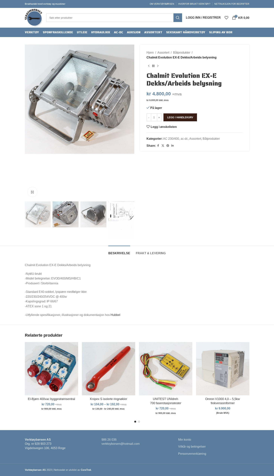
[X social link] (162, 145)
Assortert (163, 52)
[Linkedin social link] (172, 145)
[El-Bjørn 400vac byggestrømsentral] (51, 368)
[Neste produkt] (158, 66)
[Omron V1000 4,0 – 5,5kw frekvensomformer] (222, 368)
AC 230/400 (171, 138)
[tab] (119, 251)
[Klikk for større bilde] (32, 192)
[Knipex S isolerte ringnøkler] (108, 368)
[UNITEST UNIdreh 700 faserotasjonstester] (165, 368)
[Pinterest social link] (167, 145)
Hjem (150, 52)
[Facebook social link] (158, 145)
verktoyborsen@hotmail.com (121, 443)
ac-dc (184, 138)
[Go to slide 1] (135, 422)
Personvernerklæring (192, 453)
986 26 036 (109, 439)
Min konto (184, 439)
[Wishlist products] (226, 17)
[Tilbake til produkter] (153, 66)
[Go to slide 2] (139, 422)
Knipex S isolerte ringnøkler (108, 399)
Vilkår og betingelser (192, 446)
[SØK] (177, 17)
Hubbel (115, 315)
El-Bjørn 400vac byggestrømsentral (51, 399)
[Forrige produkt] (149, 66)
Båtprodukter (181, 52)
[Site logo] (33, 17)
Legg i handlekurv (180, 117)
